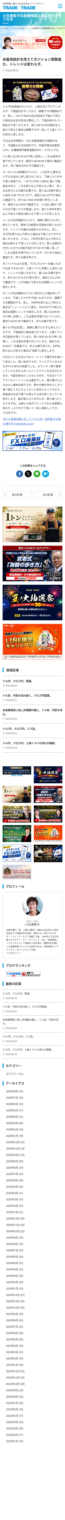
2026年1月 (12, 1135)
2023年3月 (12, 1352)
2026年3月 (12, 1123)
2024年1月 (12, 1288)
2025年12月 (13, 1142)
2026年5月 (12, 1110)
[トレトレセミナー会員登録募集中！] (17, 771)
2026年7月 (12, 1097)
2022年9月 (12, 1390)
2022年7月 (12, 1403)
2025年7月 (12, 1174)
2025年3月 (12, 1199)
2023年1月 (12, 1364)
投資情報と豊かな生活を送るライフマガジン (23, 4)
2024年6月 (12, 1256)
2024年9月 (12, 1237)
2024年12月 (13, 1218)
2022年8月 (12, 1396)
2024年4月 (12, 1269)
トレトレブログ (19, 28)
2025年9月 (12, 1161)
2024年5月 (12, 1263)
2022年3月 (12, 1428)
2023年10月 (13, 1307)
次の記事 (48, 494)
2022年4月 (12, 1422)
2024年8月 (12, 1244)
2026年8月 (12, 1091)
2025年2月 (12, 1205)
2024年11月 (13, 1225)
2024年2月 (12, 1282)
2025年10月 (13, 1155)
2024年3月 (12, 1275)
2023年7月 (12, 1326)
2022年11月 (13, 1377)
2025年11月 (13, 1148)
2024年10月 (13, 1231)
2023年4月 (12, 1345)
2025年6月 (12, 1180)
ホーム (5, 28)
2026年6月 (12, 1104)
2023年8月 (12, 1320)
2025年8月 (12, 1167)
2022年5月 (12, 1415)
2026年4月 (12, 1116)
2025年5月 (12, 1186)
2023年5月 (12, 1339)
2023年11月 (13, 1301)
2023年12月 (13, 1294)
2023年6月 (12, 1333)
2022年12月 (13, 1371)
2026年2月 (12, 1129)
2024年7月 (12, 1250)
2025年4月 (12, 1193)
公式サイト (13, 952)
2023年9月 (12, 1314)
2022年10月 (13, 1384)
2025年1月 (12, 1212)
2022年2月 (12, 1434)
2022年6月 (12, 1409)
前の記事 (17, 494)
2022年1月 (12, 1441)
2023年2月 (12, 1358)
